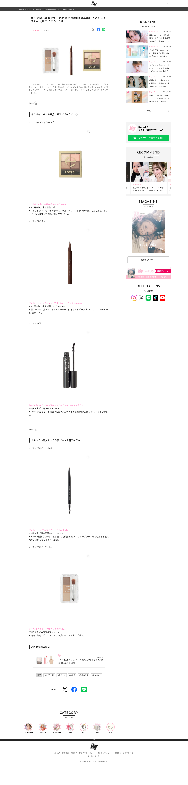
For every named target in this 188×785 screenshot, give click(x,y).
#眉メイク (61, 675)
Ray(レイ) (21, 9)
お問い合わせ (128, 753)
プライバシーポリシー (87, 753)
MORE (148, 111)
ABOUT (57, 753)
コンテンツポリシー (105, 753)
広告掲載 (65, 753)
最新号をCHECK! (148, 260)
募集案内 (74, 753)
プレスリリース (93, 756)
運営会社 (118, 753)
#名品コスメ (83, 675)
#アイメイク (96, 675)
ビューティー (28, 9)
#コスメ (72, 675)
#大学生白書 (49, 675)
